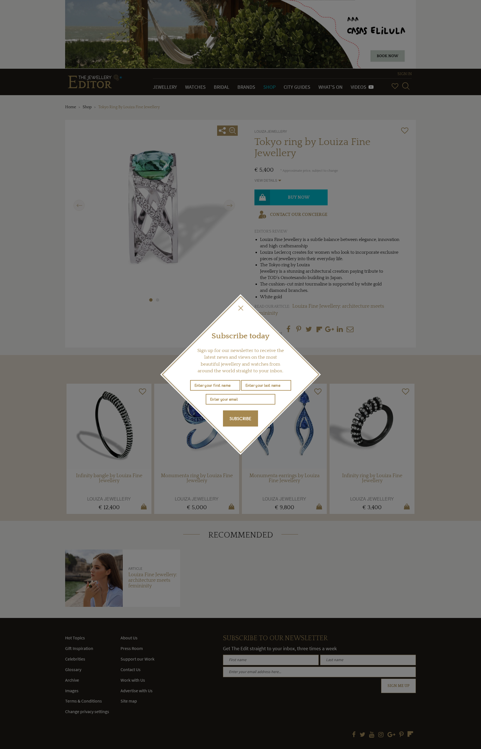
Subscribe (240, 418)
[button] (240, 308)
